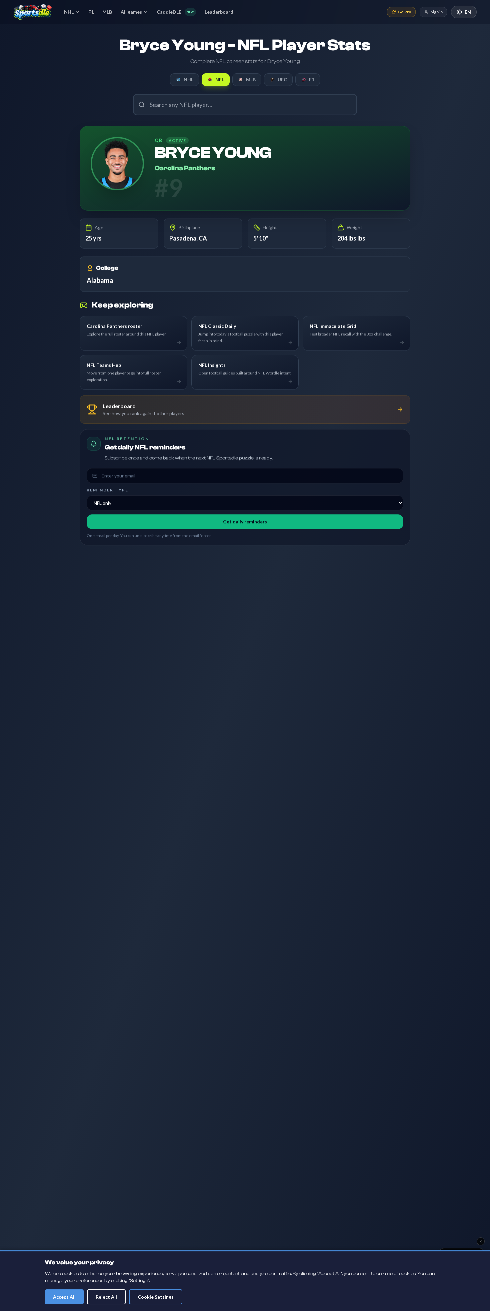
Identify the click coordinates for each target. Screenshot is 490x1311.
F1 (91, 12)
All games (131, 12)
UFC (282, 79)
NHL (69, 12)
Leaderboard (219, 12)
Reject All (106, 1297)
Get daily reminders (245, 521)
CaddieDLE (175, 12)
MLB (107, 12)
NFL (219, 79)
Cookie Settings (156, 1297)
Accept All (64, 1297)
